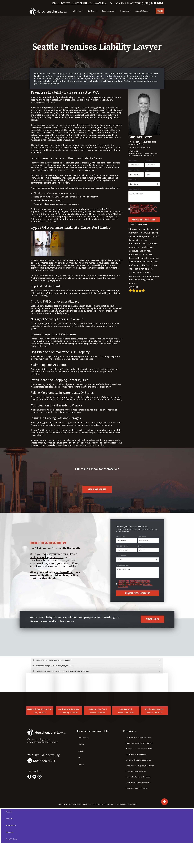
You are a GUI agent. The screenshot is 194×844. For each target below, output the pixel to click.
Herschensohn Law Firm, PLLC (113, 80)
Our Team (91, 11)
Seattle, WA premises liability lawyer (96, 78)
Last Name (149, 161)
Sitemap (81, 764)
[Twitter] (34, 777)
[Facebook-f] (29, 777)
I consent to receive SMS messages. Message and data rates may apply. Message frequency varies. (143, 209)
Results (81, 751)
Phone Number (134, 170)
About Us (77, 11)
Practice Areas (108, 11)
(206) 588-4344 (44, 760)
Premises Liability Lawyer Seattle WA (138, 777)
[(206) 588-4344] (29, 760)
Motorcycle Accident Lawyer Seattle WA (139, 749)
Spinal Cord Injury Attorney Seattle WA (138, 737)
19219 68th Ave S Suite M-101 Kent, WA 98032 (79, 3)
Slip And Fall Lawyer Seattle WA (136, 754)
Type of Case (133, 180)
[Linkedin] (39, 777)
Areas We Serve (142, 11)
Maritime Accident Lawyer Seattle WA (138, 760)
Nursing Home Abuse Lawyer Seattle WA (139, 743)
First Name (132, 161)
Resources (124, 11)
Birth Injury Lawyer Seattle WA (136, 771)
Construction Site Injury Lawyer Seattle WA (140, 766)
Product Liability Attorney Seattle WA (138, 783)
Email (147, 170)
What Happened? (134, 189)
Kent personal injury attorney (47, 557)
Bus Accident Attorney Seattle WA (137, 788)
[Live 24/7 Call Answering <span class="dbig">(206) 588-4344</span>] (111, 3)
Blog (80, 758)
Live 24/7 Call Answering (138, 3)
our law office (63, 572)
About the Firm (83, 737)
